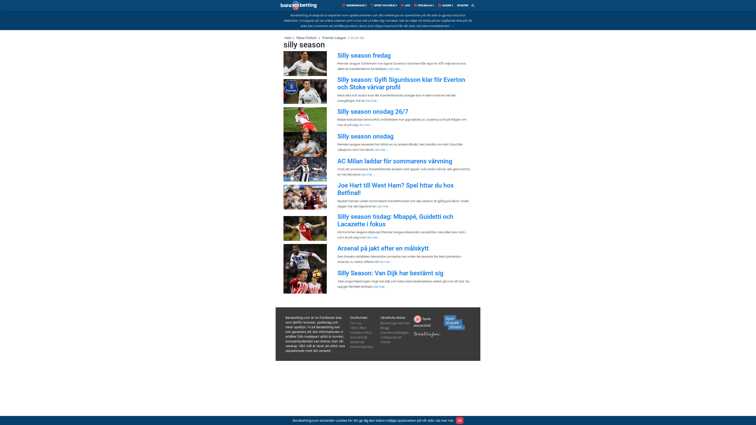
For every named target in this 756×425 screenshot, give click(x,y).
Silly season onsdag (365, 136)
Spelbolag (425, 5)
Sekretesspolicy (361, 347)
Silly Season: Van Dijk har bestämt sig (390, 273)
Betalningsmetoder (395, 323)
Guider (446, 5)
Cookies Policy (361, 332)
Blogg (384, 328)
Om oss (355, 323)
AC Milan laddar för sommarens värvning (394, 161)
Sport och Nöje (384, 5)
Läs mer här (444, 420)
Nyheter (462, 5)
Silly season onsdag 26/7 (372, 111)
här (452, 26)
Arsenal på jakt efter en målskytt (383, 248)
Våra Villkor (358, 328)
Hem (288, 38)
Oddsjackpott (391, 337)
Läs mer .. (394, 69)
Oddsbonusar (355, 5)
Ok (459, 420)
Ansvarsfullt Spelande (358, 339)
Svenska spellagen (394, 332)
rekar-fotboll (306, 38)
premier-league (334, 38)
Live (407, 5)
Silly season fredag (364, 55)
